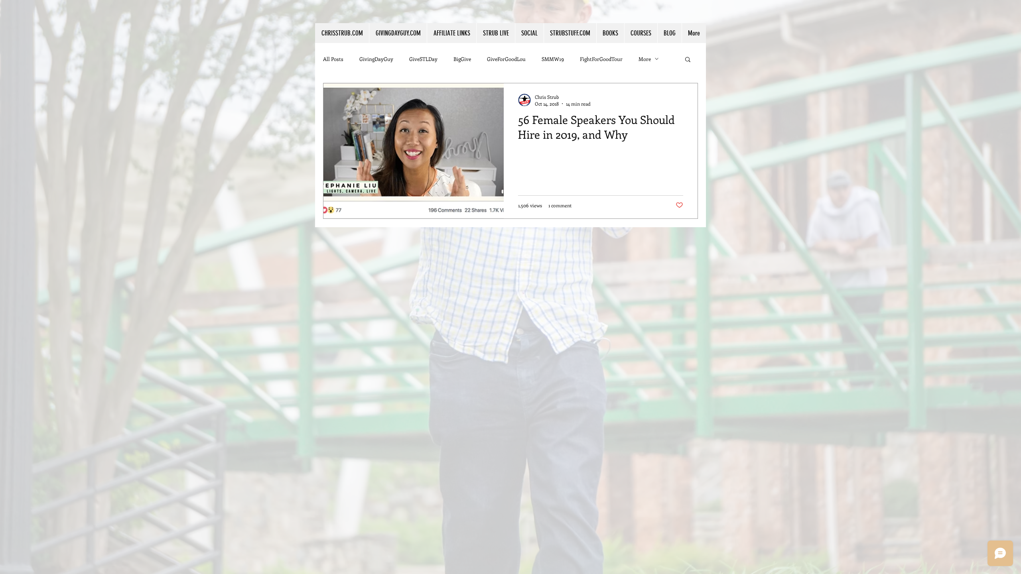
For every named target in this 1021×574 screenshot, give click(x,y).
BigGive (462, 58)
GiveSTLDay (423, 58)
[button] (451, 33)
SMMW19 (553, 58)
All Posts (333, 58)
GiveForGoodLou (506, 58)
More (645, 58)
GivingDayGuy (376, 58)
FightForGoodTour (601, 58)
